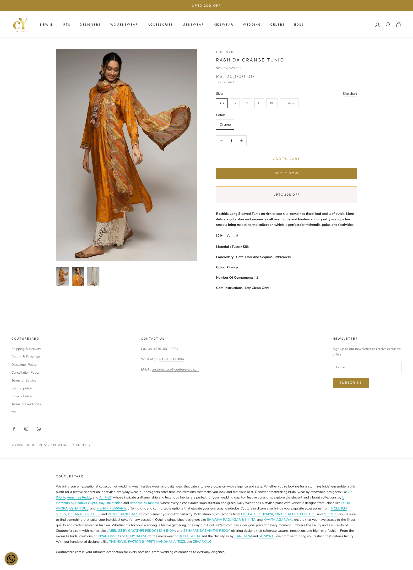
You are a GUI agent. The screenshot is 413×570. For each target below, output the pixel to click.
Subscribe (351, 383)
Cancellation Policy (25, 372)
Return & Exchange (25, 356)
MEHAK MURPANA (111, 508)
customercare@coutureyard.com (175, 369)
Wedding (252, 24)
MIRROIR (330, 514)
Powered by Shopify (72, 445)
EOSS (299, 24)
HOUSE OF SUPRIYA (257, 514)
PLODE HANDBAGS (123, 514)
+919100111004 (165, 349)
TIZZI (181, 541)
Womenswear (124, 24)
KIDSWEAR (223, 24)
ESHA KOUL (78, 508)
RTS (66, 24)
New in (47, 24)
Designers (90, 24)
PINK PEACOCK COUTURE (295, 514)
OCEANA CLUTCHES (84, 514)
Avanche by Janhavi (144, 503)
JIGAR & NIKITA (243, 519)
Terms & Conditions (26, 404)
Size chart (350, 93)
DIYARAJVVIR (108, 536)
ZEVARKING (202, 541)
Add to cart (286, 159)
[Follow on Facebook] (13, 428)
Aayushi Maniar (110, 503)
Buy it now (287, 173)
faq (13, 412)
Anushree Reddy (79, 497)
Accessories (160, 24)
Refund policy (21, 388)
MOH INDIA (166, 530)
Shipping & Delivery (26, 349)
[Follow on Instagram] (26, 428)
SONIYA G (266, 536)
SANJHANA (243, 536)
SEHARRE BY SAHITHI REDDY (206, 530)
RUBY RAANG (136, 536)
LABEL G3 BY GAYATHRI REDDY (131, 530)
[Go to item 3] (93, 276)
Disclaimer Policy (24, 364)
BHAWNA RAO (218, 519)
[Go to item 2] (78, 276)
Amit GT (105, 497)
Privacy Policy (21, 396)
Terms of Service (23, 380)
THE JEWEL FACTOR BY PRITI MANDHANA (142, 541)
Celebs (277, 24)
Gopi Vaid (225, 52)
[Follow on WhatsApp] (38, 428)
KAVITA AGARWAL (278, 519)
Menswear (193, 24)
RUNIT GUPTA (190, 536)
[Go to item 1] (62, 276)
